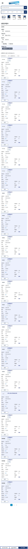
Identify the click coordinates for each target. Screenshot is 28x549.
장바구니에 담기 (6, 547)
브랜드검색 (19, 19)
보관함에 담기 (14, 547)
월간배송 (5, 43)
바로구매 (23, 547)
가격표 (9, 60)
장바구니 (24, 19)
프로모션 (11, 43)
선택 (5, 77)
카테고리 (14, 19)
